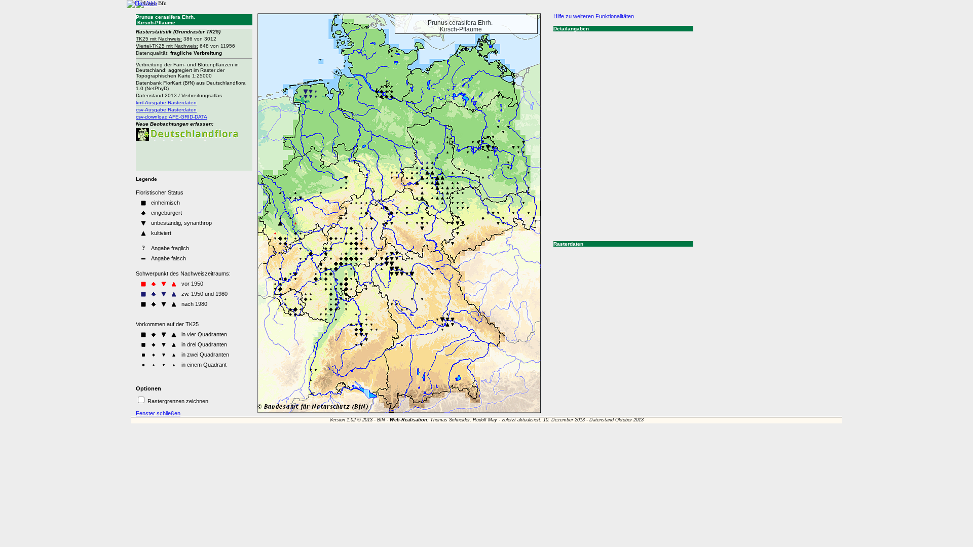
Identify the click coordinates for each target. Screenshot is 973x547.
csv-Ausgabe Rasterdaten (166, 109)
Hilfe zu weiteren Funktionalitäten (593, 16)
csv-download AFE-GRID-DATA (171, 117)
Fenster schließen (158, 413)
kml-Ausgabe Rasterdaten (166, 102)
